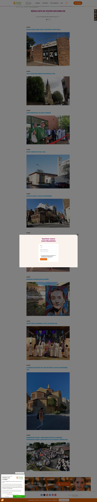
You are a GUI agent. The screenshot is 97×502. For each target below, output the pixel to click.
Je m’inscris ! (43, 259)
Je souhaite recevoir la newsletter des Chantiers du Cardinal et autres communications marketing (48, 256)
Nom (41, 245)
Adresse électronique (44, 249)
